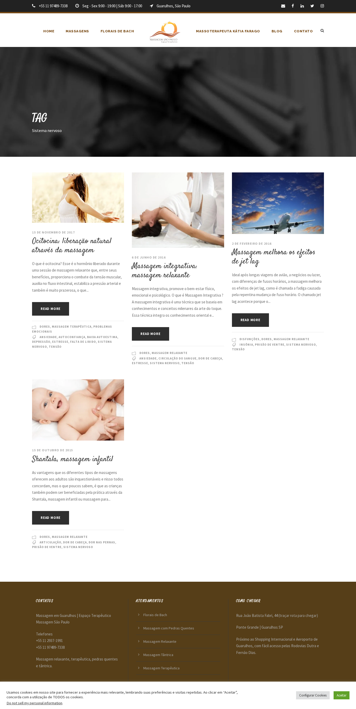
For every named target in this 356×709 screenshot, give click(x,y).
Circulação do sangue (177, 358)
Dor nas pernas (102, 542)
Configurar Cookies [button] (313, 695)
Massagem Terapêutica (71, 326)
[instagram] (322, 5)
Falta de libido (83, 342)
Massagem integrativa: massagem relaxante (165, 271)
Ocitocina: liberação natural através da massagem (72, 246)
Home (48, 31)
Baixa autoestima (102, 337)
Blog (277, 31)
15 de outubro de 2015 (52, 450)
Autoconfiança (72, 337)
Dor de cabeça (210, 358)
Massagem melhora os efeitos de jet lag (273, 257)
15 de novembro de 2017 (53, 232)
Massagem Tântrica (158, 654)
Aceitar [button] (341, 695)
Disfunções (250, 339)
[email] (283, 5)
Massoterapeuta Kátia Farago (228, 31)
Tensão (55, 347)
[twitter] (312, 5)
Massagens (77, 31)
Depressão (41, 342)
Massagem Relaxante (169, 353)
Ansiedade (48, 337)
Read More (50, 309)
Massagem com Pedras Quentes (168, 628)
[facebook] (293, 5)
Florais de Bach (117, 31)
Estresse (60, 342)
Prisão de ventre (269, 344)
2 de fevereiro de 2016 (252, 243)
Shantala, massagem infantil (72, 459)
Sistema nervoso (165, 363)
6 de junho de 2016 (149, 257)
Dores (45, 326)
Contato (303, 31)
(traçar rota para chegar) (298, 615)
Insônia (246, 344)
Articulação (50, 542)
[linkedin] (302, 5)
